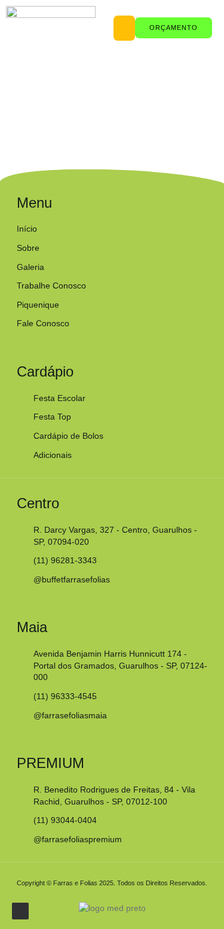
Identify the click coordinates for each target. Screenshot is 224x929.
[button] (124, 28)
